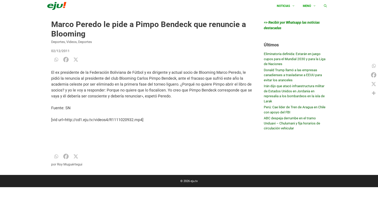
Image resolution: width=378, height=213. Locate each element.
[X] (75, 59)
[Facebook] (65, 59)
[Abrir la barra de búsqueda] (325, 6)
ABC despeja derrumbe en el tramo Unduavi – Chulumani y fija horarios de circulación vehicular (292, 123)
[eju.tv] (57, 6)
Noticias (283, 6)
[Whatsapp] (56, 59)
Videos (71, 42)
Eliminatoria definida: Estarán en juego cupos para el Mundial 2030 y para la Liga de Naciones (294, 59)
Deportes (58, 42)
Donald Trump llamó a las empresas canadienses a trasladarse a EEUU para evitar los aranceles (293, 75)
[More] (373, 93)
